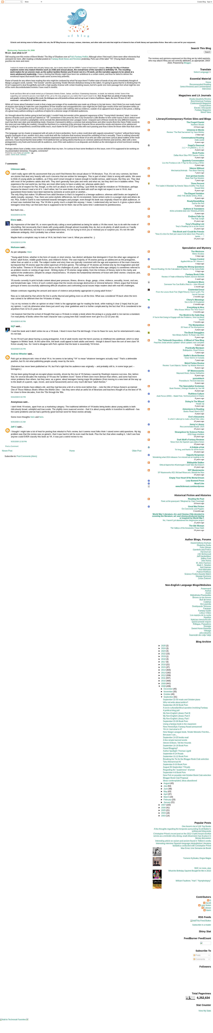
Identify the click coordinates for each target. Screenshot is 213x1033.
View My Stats (205, 1011)
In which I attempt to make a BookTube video (186, 419)
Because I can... (170, 735)
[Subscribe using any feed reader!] (200, 921)
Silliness (23, 155)
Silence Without (196, 168)
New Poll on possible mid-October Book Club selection (187, 775)
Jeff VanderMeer (204, 556)
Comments (200, 959)
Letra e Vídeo (205, 613)
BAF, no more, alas (203, 868)
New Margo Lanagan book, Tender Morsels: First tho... (186, 732)
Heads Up (200, 404)
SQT (13, 326)
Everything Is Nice (195, 307)
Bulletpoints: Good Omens (193, 350)
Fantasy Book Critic (195, 274)
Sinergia (207, 626)
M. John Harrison (203, 563)
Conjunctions (205, 106)
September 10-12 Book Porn (175, 756)
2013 (163, 673)
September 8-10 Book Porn (175, 764)
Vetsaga (207, 631)
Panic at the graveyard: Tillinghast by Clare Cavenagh (182, 501)
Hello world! (199, 140)
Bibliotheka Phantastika (200, 595)
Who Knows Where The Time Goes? (189, 310)
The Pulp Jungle (197, 219)
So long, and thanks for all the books (189, 449)
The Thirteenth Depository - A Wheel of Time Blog (181, 340)
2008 (163, 686)
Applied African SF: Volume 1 (192, 261)
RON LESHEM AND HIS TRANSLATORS (187, 211)
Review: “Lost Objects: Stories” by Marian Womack (183, 365)
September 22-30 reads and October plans (181, 700)
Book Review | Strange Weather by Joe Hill (186, 388)
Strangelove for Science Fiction (189, 432)
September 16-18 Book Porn (175, 745)
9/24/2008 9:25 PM (18, 349)
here (33, 417)
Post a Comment (11, 446)
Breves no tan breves (202, 597)
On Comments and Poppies (193, 509)
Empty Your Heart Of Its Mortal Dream (186, 478)
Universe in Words (195, 130)
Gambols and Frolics (202, 550)
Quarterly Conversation (193, 161)
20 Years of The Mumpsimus (192, 327)
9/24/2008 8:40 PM (18, 321)
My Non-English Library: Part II (176, 716)
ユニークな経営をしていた (193, 148)
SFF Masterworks (196, 470)
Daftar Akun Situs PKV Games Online (189, 155)
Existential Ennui (196, 290)
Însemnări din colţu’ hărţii (200, 635)
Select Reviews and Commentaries (195, 87)
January (167, 802)
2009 (163, 683)
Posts (197, 955)
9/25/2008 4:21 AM (18, 422)
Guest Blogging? (170, 748)
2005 (163, 810)
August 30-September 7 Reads (176, 767)
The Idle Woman (196, 526)
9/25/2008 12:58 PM (19, 442)
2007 (163, 805)
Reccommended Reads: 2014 (192, 427)
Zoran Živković (204, 578)
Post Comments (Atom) (27, 456)
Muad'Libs (199, 483)
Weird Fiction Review (194, 363)
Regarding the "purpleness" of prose (179, 770)
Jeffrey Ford (206, 558)
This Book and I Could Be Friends (188, 232)
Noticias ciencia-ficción (201, 620)
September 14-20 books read (175, 737)
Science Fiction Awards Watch (198, 574)
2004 (163, 813)
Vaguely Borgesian (195, 455)
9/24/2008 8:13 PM (18, 242)
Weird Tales (206, 112)
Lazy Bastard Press (195, 481)
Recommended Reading (200, 84)
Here (29, 252)
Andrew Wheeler (19, 354)
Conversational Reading (192, 138)
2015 (163, 667)
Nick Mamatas (205, 570)
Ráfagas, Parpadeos (202, 624)
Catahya (207, 602)
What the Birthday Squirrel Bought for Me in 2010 (189, 871)
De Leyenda (205, 604)
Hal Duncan (206, 552)
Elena (13, 220)
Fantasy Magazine (203, 110)
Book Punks (198, 153)
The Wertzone (197, 251)
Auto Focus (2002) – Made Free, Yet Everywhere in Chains (180, 396)
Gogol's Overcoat (196, 145)
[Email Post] (31, 153)
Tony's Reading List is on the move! (190, 226)
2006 (163, 808)
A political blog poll (171, 710)
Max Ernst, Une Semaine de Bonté (196, 848)
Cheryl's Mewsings (195, 300)
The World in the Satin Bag (191, 315)
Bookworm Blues (196, 282)
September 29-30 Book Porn (175, 705)
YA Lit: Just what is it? (16, 53)
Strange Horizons (203, 576)
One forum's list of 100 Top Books (196, 826)
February (168, 800)
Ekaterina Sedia (204, 545)
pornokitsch (198, 378)
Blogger (187, 63)
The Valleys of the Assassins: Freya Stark (187, 528)
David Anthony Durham (201, 543)
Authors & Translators (193, 209)
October (167, 694)
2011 (163, 678)
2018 (163, 659)
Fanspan (207, 608)
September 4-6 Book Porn (174, 772)
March (166, 797)
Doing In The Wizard (194, 401)
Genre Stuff (15, 155)
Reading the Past (196, 499)
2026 (163, 646)
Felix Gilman (205, 547)
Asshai (208, 591)
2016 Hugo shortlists (196, 434)
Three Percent (197, 183)
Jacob (208, 903)
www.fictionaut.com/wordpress (190, 486)
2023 (163, 651)
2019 (163, 656)
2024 (163, 648)
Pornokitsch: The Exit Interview (191, 381)
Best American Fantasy (201, 101)
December (168, 689)
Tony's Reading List (195, 224)
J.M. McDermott (204, 554)
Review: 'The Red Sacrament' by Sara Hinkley (185, 132)
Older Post (136, 451)
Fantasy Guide (204, 611)
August (167, 783)
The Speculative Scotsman (191, 386)
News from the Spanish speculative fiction (187, 442)
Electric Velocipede (202, 108)
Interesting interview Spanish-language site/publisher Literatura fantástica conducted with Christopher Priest (183, 844)
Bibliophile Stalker (195, 463)
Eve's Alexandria (196, 417)
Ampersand (206, 588)
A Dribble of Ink (197, 447)
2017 (163, 662)
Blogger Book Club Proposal (175, 778)
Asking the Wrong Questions (190, 267)
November (168, 692)
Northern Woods (197, 125)
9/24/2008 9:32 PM (18, 397)
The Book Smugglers (194, 333)
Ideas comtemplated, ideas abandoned (180, 781)
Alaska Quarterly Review (200, 99)
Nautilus (207, 617)
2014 (163, 670)
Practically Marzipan (194, 348)
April (166, 794)
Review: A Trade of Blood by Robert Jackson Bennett (183, 277)
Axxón (208, 593)
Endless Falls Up (196, 216)
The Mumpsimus (196, 325)
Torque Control (197, 259)
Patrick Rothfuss (204, 572)
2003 (163, 816)
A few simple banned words (175, 740)
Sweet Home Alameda (201, 628)
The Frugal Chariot (195, 122)
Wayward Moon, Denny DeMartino (190, 373)
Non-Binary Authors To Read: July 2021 (188, 335)
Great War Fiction (196, 506)
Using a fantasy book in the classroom (179, 724)
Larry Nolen (206, 905)
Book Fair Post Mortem (194, 178)
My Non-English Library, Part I (176, 719)
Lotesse (207, 908)
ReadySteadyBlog (195, 201)
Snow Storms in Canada (194, 358)
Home (72, 451)
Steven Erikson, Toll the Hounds (177, 743)
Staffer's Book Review (194, 356)
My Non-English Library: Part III (176, 713)
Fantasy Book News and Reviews (66, 59)
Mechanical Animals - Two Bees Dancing (187, 170)
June (166, 789)
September (169, 697)
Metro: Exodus (198, 254)
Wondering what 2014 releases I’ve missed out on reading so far (178, 457)
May (166, 791)
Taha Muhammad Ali (172, 762)
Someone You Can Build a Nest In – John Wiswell (184, 284)
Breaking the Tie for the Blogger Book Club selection (186, 759)
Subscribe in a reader (201, 925)
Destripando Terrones (201, 606)
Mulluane (15, 247)
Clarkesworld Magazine (200, 103)
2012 (163, 675)
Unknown (15, 169)
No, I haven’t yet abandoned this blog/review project (183, 520)
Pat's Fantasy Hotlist (79, 57)
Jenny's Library (197, 424)
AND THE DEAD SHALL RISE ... (190, 196)
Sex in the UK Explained (194, 302)
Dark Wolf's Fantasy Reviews (190, 440)
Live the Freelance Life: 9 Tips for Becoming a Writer (183, 163)
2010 (163, 681)
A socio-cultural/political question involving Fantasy (185, 708)
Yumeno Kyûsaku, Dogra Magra (197, 858)
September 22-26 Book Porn (175, 721)
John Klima (206, 561)
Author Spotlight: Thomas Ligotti (177, 751)
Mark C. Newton (204, 565)
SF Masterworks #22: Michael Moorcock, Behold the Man (181, 472)
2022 (163, 654)
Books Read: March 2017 (194, 411)
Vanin (208, 910)
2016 (163, 664)
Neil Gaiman (205, 567)
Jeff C (14, 427)
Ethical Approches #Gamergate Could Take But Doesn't (182, 465)
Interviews (206, 89)
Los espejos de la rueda (200, 615)
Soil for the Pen (198, 203)
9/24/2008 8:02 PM (18, 215)
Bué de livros (205, 600)
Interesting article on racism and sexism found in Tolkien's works (183, 841)
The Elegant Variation (194, 193)
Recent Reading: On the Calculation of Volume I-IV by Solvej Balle (177, 269)
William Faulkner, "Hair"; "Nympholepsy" (193, 881)
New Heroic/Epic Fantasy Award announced (182, 727)
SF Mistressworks (195, 371)
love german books (195, 176)
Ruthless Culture (196, 394)
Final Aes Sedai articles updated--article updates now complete (179, 342)
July (166, 786)
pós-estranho (205, 633)
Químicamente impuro (201, 622)
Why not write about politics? (175, 702)
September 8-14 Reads (173, 754)
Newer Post (7, 451)
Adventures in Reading (193, 409)
